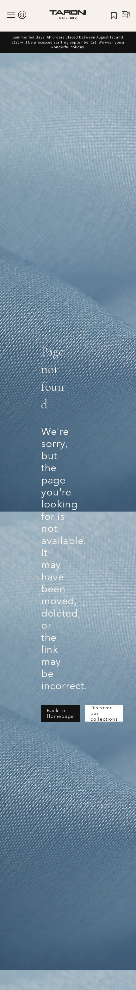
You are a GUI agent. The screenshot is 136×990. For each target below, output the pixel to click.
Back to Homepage (60, 713)
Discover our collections (104, 713)
